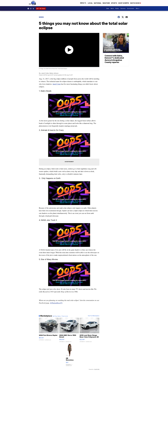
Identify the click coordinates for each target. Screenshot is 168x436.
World (112, 8)
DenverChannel (34, 8)
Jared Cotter (57, 84)
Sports (114, 3)
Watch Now (135, 3)
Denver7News (29, 8)
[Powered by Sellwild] (96, 369)
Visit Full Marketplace (93, 315)
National (97, 3)
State (107, 8)
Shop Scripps (123, 3)
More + (138, 8)
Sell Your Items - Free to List (60, 316)
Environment (130, 8)
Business (123, 8)
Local (90, 3)
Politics (117, 8)
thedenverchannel (31, 8)
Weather (106, 3)
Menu (82, 3)
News (41, 17)
